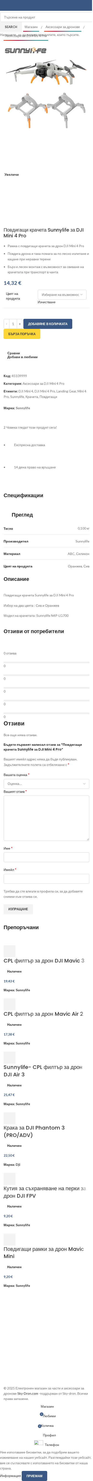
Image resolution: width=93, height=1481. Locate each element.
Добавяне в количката (47, 324)
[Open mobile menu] (5, 5)
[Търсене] (87, 5)
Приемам (34, 1476)
